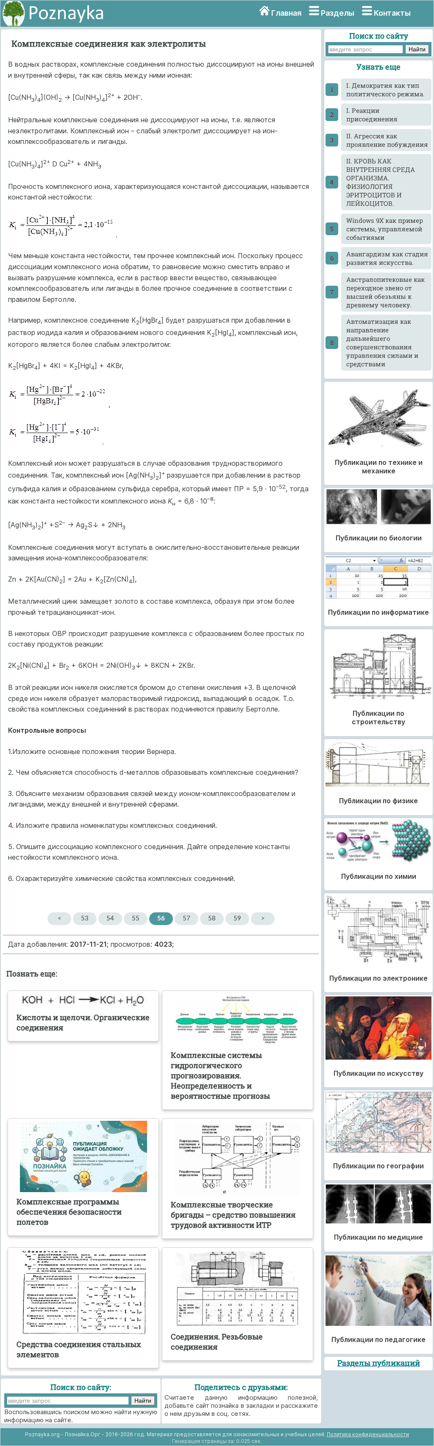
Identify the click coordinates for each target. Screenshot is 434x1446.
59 (237, 918)
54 (110, 918)
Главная (286, 12)
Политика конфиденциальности (368, 1434)
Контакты (392, 12)
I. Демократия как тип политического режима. (385, 89)
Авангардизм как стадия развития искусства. (387, 258)
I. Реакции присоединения (372, 114)
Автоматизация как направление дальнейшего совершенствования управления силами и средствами (382, 342)
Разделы (337, 12)
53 (85, 918)
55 (135, 918)
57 (186, 918)
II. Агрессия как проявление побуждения (387, 140)
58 (212, 918)
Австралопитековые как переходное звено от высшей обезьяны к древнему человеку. (385, 292)
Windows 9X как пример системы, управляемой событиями (384, 229)
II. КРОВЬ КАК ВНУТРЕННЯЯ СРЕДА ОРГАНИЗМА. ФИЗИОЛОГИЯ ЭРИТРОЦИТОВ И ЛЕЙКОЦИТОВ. (380, 182)
